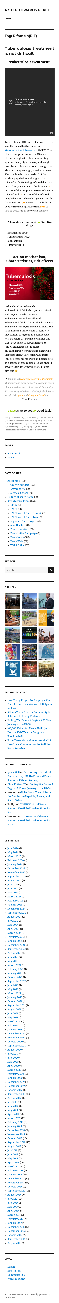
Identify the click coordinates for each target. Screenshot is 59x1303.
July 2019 (12, 1102)
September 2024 (16, 912)
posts (10, 457)
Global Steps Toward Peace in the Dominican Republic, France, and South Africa (30, 796)
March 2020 (14, 1069)
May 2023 (12, 961)
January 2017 (14, 1222)
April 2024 (13, 928)
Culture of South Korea (20, 496)
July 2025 (12, 884)
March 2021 (14, 1021)
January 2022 (14, 997)
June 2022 (12, 985)
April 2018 (13, 1162)
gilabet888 (13, 772)
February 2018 (15, 1170)
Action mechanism (15, 421)
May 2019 (12, 1110)
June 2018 (12, 1154)
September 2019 (16, 1094)
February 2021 (15, 1025)
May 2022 (12, 989)
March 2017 (13, 1214)
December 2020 (16, 1033)
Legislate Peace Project (23, 521)
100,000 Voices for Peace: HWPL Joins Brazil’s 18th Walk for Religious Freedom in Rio (29, 732)
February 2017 (15, 1218)
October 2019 (14, 1089)
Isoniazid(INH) (20, 424)
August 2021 (14, 1009)
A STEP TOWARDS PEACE (27, 10)
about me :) (13, 453)
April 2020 (13, 1065)
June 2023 (12, 957)
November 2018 (16, 1134)
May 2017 (12, 1206)
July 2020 (12, 1053)
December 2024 (16, 908)
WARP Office (17, 545)
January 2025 (14, 904)
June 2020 (13, 1057)
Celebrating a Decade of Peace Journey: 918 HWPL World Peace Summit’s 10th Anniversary (29, 776)
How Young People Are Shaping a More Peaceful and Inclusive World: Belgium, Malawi (29, 704)
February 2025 (15, 900)
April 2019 (13, 1114)
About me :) (32, 417)
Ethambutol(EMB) (33, 421)
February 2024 (15, 936)
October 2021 (14, 1001)
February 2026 (15, 860)
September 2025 (16, 876)
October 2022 (14, 977)
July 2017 (12, 1198)
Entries (14, 1270)
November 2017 (16, 1182)
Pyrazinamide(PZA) (13, 427)
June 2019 (12, 1106)
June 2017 (12, 1202)
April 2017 (13, 1210)
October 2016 (14, 1235)
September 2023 (16, 949)
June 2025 (12, 888)
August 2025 (14, 880)
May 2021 (12, 1017)
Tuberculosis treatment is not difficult (29, 51)
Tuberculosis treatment (15, 430)
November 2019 (16, 1085)
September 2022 (16, 981)
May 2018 (12, 1158)
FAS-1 (45, 421)
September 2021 (16, 1005)
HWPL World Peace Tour (24, 517)
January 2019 (14, 1126)
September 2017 (16, 1190)
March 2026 (14, 856)
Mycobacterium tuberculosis (21, 150)
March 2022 (14, 993)
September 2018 (16, 1142)
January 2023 (14, 973)
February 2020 (15, 1073)
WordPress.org (16, 1278)
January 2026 (14, 864)
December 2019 (16, 1081)
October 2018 (14, 1138)
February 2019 (15, 1122)
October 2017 (14, 1186)
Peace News (17, 537)
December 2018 (16, 1130)
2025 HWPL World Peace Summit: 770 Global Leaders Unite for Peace (28, 808)
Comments (16, 1274)
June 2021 (12, 1013)
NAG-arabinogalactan (38, 424)
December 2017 (15, 1178)
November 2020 (16, 1037)
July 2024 (12, 920)
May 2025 (12, 892)
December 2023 (16, 944)
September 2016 (16, 1239)
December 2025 (16, 868)
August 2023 (14, 953)
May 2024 (12, 924)
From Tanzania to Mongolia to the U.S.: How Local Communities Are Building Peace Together (29, 744)
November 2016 (16, 1230)
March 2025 (14, 896)
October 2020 (15, 1041)
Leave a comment (37, 430)
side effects (41, 427)
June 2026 (13, 848)
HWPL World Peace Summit (26, 513)
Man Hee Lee (17, 525)
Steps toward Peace (18, 501)
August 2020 (14, 1049)
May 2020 (13, 1061)
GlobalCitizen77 (16, 784)
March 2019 (14, 1118)
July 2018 (12, 1150)
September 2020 (16, 1045)
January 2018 (14, 1174)
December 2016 (16, 1226)
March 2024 (14, 932)
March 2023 (14, 965)
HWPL (13, 509)
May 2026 (12, 852)
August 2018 (14, 1146)
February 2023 (15, 969)
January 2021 (14, 1029)
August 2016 (14, 1243)
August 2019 (14, 1098)
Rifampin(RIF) (29, 427)
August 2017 (14, 1194)
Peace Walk (16, 541)
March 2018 (14, 1166)
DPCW (13, 505)
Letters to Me (17, 488)
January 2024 (14, 940)
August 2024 (14, 916)
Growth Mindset (19, 484)
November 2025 (16, 872)
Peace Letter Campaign (23, 533)
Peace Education (19, 529)
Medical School (46, 417)
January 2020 (15, 1077)
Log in (11, 1266)
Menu (9, 18)
